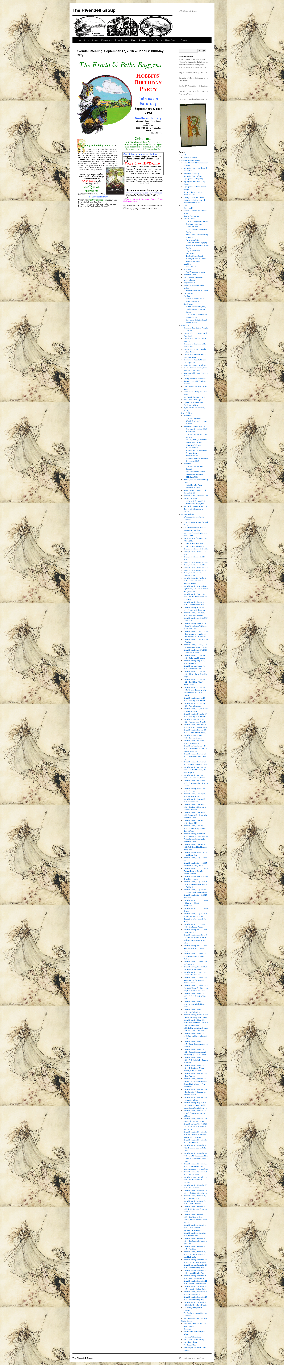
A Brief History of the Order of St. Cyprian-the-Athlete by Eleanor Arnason (197, 224)
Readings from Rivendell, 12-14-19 (196, 567)
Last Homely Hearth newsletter (194, 397)
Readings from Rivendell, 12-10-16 (196, 562)
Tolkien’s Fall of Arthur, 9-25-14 (195, 1318)
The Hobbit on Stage (191, 405)
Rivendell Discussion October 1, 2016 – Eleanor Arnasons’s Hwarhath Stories (195, 581)
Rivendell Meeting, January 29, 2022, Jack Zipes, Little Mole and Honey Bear (195, 847)
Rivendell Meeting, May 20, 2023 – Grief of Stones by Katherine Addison (195, 1113)
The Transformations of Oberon (197, 290)
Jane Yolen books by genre (195, 272)
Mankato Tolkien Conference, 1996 (196, 495)
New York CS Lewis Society (194, 1339)
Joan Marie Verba (190, 274)
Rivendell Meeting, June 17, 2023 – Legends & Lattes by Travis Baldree (195, 956)
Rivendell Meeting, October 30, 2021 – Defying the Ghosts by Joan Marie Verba (195, 1254)
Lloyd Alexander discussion (193, 543)
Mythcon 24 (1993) (190, 498)
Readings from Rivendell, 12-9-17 (196, 570)
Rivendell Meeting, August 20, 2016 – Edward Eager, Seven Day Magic (195, 674)
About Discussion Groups (176, 40)
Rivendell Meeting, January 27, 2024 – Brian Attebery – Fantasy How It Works (195, 828)
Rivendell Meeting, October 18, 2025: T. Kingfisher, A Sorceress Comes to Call (195, 1209)
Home (78, 40)
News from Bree (192, 455)
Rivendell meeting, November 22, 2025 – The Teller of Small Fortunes (195, 1180)
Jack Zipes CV (191, 266)
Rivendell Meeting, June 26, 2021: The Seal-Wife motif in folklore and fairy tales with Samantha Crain (196, 988)
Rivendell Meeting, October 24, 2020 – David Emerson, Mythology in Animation (195, 1227)
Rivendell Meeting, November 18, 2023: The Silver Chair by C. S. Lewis (195, 1148)
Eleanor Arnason (189, 218)
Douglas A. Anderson (191, 216)
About (86, 40)
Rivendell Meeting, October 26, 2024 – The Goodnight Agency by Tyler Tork (196, 1241)
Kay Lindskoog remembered (194, 277)
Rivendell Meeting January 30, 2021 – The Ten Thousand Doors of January (195, 596)
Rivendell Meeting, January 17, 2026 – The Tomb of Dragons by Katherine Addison (195, 807)
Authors (95, 40)
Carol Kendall (188, 208)
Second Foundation (190, 1342)
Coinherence (188, 1329)
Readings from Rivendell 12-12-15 (196, 549)
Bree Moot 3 (188, 415)
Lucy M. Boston (189, 280)
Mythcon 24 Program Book (195, 501)
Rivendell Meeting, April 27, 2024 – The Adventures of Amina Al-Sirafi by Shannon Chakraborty (196, 634)
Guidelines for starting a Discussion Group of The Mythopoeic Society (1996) (193, 176)
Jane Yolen (187, 269)
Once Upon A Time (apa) (192, 399)
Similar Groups (155, 40)
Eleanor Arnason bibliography (196, 242)
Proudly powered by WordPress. (193, 1358)
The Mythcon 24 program (195, 503)
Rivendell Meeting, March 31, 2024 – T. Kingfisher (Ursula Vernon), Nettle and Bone (194, 1068)
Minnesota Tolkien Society (193, 1337)
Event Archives (121, 40)
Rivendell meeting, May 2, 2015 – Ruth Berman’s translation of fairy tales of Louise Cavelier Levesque (195, 1105)
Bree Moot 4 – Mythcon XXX (194, 426)
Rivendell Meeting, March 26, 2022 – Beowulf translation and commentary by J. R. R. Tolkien (195, 1052)
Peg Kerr (187, 296)
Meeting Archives (138, 40)
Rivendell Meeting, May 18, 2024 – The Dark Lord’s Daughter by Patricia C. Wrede (195, 1092)
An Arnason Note (192, 240)
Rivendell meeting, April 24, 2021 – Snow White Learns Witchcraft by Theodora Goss (195, 626)
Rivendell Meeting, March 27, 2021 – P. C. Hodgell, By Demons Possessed (196, 1060)
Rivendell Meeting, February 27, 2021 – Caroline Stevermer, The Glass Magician (195, 770)
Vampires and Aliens (193, 261)
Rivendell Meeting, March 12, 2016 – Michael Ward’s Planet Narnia (194, 1004)
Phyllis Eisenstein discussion (194, 546)
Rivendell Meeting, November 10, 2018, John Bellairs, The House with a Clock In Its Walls (195, 1134)
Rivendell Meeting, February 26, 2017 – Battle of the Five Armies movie (195, 756)
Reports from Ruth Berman (193, 402)
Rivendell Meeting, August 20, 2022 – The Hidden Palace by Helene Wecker (194, 682)
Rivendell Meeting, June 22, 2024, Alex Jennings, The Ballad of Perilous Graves (196, 980)
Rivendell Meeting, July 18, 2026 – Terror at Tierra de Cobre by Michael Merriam (196, 871)
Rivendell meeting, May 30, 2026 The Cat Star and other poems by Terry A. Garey (195, 1126)
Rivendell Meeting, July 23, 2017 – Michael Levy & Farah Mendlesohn (196, 903)
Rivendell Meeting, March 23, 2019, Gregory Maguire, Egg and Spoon (195, 1036)
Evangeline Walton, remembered (195, 365)
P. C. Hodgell (188, 293)
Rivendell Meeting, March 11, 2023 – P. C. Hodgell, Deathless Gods (195, 996)
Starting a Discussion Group (194, 197)
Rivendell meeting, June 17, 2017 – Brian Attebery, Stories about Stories (196, 948)
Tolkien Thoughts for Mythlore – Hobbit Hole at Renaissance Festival (195, 509)
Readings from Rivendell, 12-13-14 (196, 565)
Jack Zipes (187, 264)
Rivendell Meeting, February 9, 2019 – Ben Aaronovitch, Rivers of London (196, 783)
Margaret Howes (189, 282)
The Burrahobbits (190, 1345)
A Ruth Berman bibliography (196, 306)
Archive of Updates (190, 157)
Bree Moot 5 (188, 463)
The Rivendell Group (94, 10)
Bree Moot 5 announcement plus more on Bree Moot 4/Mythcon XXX (195, 474)
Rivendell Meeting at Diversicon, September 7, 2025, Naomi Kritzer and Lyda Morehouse (196, 589)
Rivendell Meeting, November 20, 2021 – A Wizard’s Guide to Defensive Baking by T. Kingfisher (196, 1166)
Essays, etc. (106, 40)
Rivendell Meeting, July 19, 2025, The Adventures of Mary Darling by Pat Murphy (195, 884)
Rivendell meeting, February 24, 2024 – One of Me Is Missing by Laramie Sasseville (195, 748)
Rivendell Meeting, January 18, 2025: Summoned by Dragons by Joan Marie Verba (195, 815)
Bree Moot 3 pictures (193, 418)
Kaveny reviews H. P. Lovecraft (195, 378)
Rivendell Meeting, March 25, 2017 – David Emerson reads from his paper (196, 1044)
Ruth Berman (188, 304)
